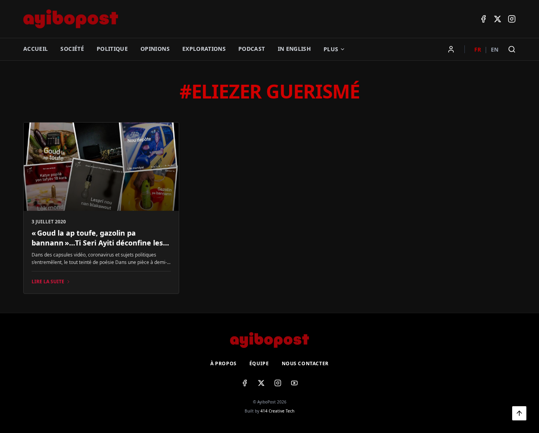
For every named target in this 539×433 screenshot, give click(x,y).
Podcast (251, 48)
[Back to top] (519, 413)
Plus (331, 49)
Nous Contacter (305, 364)
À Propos (223, 364)
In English (294, 48)
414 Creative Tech (277, 411)
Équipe (259, 364)
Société (72, 48)
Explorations (204, 48)
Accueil (35, 48)
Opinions (155, 48)
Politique (112, 48)
